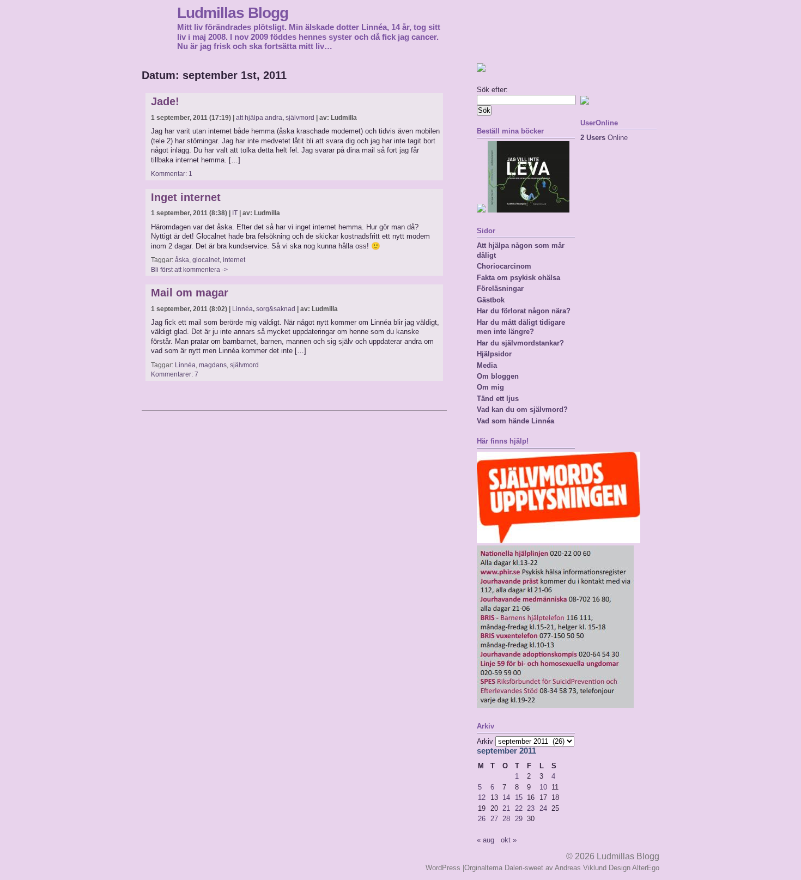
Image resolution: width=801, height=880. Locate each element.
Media (487, 365)
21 (506, 808)
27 (494, 819)
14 (506, 797)
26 (482, 819)
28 (506, 819)
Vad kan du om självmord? (522, 409)
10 (543, 787)
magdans (213, 365)
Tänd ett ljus (498, 399)
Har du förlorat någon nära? (524, 311)
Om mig (490, 387)
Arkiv (485, 741)
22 (519, 808)
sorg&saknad (275, 309)
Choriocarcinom (504, 266)
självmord (300, 118)
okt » (509, 840)
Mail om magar (189, 293)
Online (604, 137)
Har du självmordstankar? (520, 343)
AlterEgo (645, 868)
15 (519, 797)
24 (543, 808)
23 (531, 808)
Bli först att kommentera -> (189, 270)
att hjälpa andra (259, 118)
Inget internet (186, 197)
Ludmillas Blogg (232, 12)
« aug (485, 840)
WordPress (443, 868)
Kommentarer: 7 (174, 374)
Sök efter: (492, 90)
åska (182, 260)
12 (482, 797)
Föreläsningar (500, 288)
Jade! (165, 101)
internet (234, 260)
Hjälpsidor (494, 354)
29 (519, 819)
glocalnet (206, 260)
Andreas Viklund (580, 868)
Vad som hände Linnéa (515, 421)
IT (235, 213)
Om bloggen (498, 376)
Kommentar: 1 (171, 174)
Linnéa (242, 309)
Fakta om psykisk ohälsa (518, 278)
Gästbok (491, 300)
